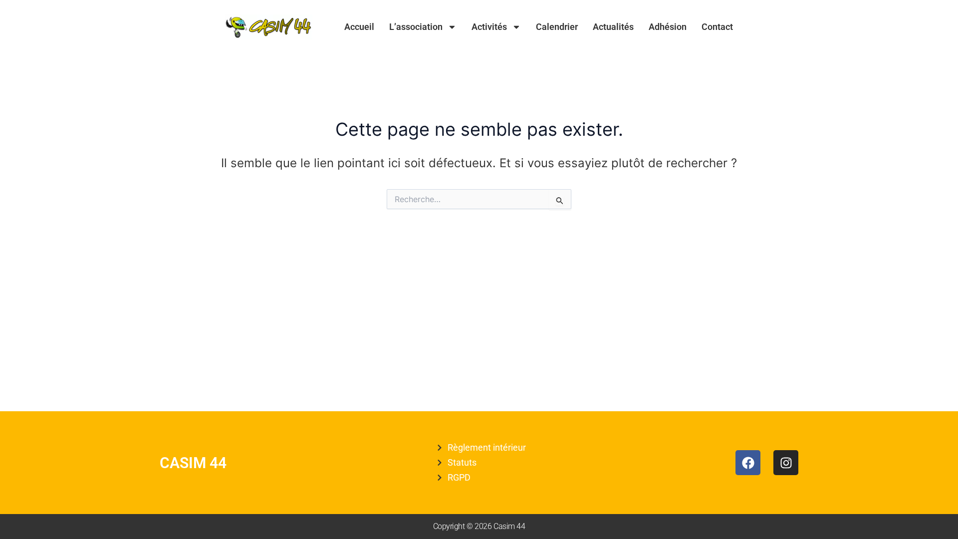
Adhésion (668, 26)
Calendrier (557, 26)
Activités (489, 26)
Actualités (613, 26)
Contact (717, 26)
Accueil (359, 26)
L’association (416, 26)
